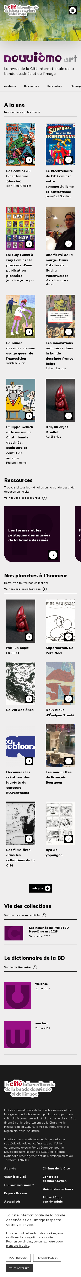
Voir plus (38, 888)
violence (41, 984)
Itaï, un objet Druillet (57, 429)
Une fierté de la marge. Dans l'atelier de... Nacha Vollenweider (59, 265)
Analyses (10, 85)
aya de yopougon (54, 852)
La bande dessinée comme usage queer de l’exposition (20, 351)
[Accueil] (21, 10)
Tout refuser (18, 1257)
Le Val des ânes (20, 710)
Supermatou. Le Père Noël (59, 650)
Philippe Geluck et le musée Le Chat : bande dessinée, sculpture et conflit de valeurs (19, 442)
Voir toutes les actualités (22, 915)
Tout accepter (19, 1268)
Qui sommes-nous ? (19, 1185)
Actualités (12, 1201)
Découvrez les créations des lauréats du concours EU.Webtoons (18, 782)
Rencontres (54, 85)
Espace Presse (15, 1193)
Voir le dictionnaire (17, 967)
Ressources (31, 85)
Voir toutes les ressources (22, 497)
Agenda (10, 1168)
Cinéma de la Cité (56, 1168)
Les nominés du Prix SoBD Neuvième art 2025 (49, 929)
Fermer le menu (73, 10)
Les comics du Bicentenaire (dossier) (18, 176)
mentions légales (17, 1245)
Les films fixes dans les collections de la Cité (20, 858)
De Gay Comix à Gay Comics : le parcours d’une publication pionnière (19, 265)
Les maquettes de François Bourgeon (59, 777)
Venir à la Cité (15, 1177)
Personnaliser (47, 1257)
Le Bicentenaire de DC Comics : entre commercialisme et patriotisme (60, 181)
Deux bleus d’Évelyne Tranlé (60, 712)
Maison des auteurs (58, 1189)
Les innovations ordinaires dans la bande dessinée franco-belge (60, 353)
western (41, 1023)
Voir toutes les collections (22, 588)
